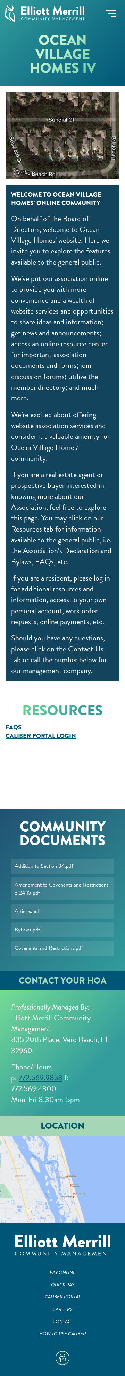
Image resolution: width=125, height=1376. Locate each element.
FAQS (14, 727)
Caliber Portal (63, 1297)
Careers (62, 1309)
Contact (62, 1321)
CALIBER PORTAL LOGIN (41, 735)
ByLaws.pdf (27, 929)
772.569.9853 (40, 1077)
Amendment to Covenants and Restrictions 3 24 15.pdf (62, 889)
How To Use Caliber (62, 1333)
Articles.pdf (27, 911)
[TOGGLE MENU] (111, 14)
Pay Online (63, 1272)
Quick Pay (62, 1284)
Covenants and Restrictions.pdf (49, 948)
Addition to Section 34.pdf (44, 866)
